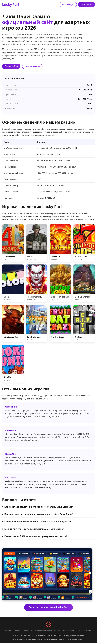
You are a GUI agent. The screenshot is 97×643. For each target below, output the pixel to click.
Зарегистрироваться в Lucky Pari (48, 607)
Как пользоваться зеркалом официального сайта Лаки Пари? (38, 514)
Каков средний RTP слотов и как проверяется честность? (35, 536)
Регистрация (86, 4)
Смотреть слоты (32, 66)
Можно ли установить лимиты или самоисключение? (34, 528)
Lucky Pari (10, 4)
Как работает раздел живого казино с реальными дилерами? (38, 506)
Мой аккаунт (68, 4)
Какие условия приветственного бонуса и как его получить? (37, 521)
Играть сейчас (11, 66)
